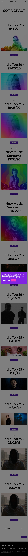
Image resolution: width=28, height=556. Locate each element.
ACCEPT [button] (13, 280)
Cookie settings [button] (6, 280)
